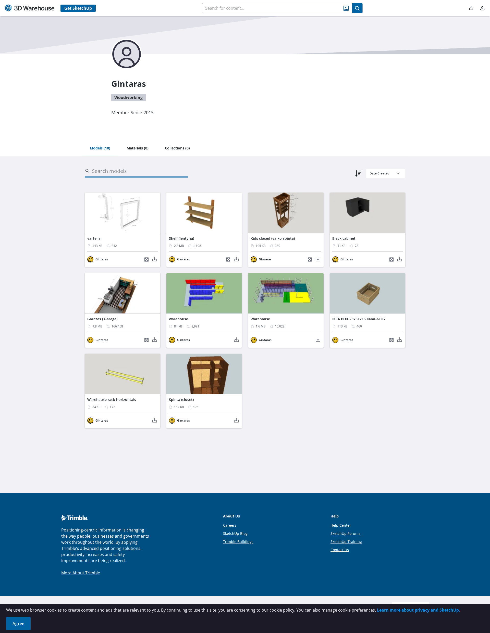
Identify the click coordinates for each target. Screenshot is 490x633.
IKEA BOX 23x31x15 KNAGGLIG (358, 318)
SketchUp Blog (235, 533)
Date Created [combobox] (379, 173)
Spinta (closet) (181, 399)
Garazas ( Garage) (102, 318)
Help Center (340, 525)
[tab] (100, 148)
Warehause (260, 318)
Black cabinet (344, 238)
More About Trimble (80, 573)
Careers (229, 525)
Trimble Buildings (238, 541)
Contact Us (339, 549)
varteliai (94, 238)
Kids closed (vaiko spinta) (273, 238)
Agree (18, 623)
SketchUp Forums (345, 533)
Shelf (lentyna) (181, 238)
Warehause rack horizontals (111, 399)
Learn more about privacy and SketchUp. (418, 610)
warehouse (178, 318)
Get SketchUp (78, 8)
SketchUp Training (346, 541)
